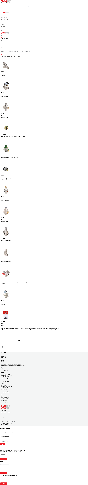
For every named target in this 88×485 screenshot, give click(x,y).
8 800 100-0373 (5, 8)
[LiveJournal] (4, 421)
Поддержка (3, 352)
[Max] (3, 421)
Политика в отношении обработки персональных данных (11, 364)
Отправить (4, 459)
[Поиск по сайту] (1, 40)
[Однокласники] (9, 421)
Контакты (3, 29)
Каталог (2, 14)
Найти (3, 444)
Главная (2, 51)
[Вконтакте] (11, 421)
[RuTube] (7, 421)
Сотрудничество (4, 19)
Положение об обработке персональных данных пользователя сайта (13, 365)
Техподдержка (4, 17)
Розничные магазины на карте (6, 419)
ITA (1, 47)
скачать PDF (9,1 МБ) (4, 370)
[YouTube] (14, 421)
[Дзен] (12, 421)
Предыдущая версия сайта (5, 362)
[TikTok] (6, 421)
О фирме (2, 21)
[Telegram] (1, 421)
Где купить (3, 26)
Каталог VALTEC (5, 38)
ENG (1, 45)
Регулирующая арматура (13, 51)
